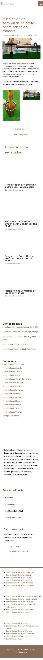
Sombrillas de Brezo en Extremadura (21, 609)
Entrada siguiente (21, 135)
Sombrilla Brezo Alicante (12, 368)
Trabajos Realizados (11, 416)
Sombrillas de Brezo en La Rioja (19, 623)
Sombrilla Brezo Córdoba (13, 383)
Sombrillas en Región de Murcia (19, 636)
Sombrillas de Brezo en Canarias (19, 583)
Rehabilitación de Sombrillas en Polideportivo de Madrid (20, 185)
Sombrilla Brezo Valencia (12, 412)
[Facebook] (6, 558)
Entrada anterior (21, 129)
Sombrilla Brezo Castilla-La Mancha (17, 379)
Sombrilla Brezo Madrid (13, 35)
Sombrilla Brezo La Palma (13, 390)
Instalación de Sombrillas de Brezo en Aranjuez (20, 291)
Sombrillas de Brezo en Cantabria (20, 585)
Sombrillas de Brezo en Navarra (19, 631)
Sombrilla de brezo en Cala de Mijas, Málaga (20, 332)
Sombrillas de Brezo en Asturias (19, 577)
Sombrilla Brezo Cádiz (11, 375)
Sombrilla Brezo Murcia (12, 405)
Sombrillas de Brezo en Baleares (19, 580)
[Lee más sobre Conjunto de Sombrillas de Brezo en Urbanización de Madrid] (21, 244)
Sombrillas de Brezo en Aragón (18, 575)
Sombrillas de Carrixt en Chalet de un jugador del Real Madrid (21, 223)
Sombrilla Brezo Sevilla (12, 408)
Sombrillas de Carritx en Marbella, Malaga (19, 349)
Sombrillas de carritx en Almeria (15, 344)
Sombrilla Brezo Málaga (12, 397)
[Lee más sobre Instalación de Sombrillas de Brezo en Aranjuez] (21, 279)
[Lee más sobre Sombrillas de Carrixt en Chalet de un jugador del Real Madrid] (21, 207)
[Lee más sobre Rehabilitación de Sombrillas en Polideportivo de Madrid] (21, 169)
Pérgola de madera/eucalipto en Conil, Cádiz (21, 327)
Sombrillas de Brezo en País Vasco (20, 633)
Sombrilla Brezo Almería (12, 372)
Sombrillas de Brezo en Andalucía (20, 572)
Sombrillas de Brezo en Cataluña (19, 601)
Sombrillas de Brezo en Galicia (18, 612)
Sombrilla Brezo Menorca (12, 401)
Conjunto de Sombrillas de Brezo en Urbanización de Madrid (19, 258)
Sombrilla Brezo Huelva (12, 386)
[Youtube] (12, 558)
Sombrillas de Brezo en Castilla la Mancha (23, 596)
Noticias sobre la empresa (13, 364)
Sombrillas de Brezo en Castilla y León (21, 599)
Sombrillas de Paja (13, 639)
